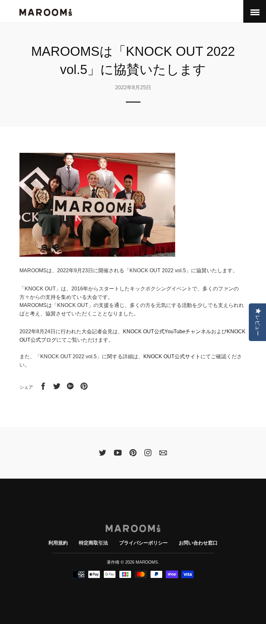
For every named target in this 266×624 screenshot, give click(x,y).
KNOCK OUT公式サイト (171, 356)
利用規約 (58, 542)
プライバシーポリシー (143, 542)
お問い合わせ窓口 (198, 542)
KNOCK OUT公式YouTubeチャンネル (167, 331)
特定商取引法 (93, 542)
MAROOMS (147, 562)
